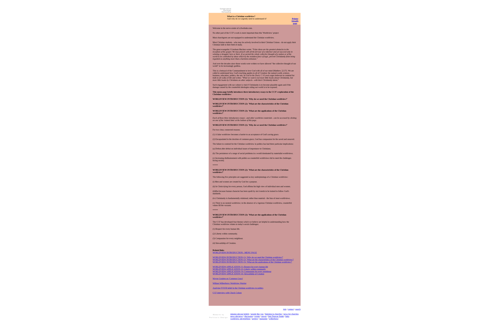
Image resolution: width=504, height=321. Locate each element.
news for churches (291, 314)
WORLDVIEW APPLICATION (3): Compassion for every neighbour (242, 271)
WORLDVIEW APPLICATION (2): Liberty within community (239, 269)
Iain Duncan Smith (276, 316)
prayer (264, 316)
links (287, 316)
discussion (248, 316)
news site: (234, 316)
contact (291, 309)
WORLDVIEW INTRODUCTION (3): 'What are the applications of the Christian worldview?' (252, 262)
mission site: (235, 314)
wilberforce (273, 319)
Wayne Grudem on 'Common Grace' (228, 278)
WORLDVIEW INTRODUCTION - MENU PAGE (235, 252)
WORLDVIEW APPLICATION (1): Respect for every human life (240, 267)
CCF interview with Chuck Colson (227, 293)
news (240, 316)
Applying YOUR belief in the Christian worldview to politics (238, 288)
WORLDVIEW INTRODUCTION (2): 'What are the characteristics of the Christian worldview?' (253, 260)
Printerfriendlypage (295, 21)
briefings (246, 319)
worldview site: (236, 319)
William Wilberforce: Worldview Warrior (229, 283)
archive (255, 319)
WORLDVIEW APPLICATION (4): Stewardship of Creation (238, 274)
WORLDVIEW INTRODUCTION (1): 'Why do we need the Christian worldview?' (248, 257)
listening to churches (273, 314)
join (284, 309)
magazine (263, 319)
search (298, 309)
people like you (257, 314)
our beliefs (244, 314)
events (257, 316)
